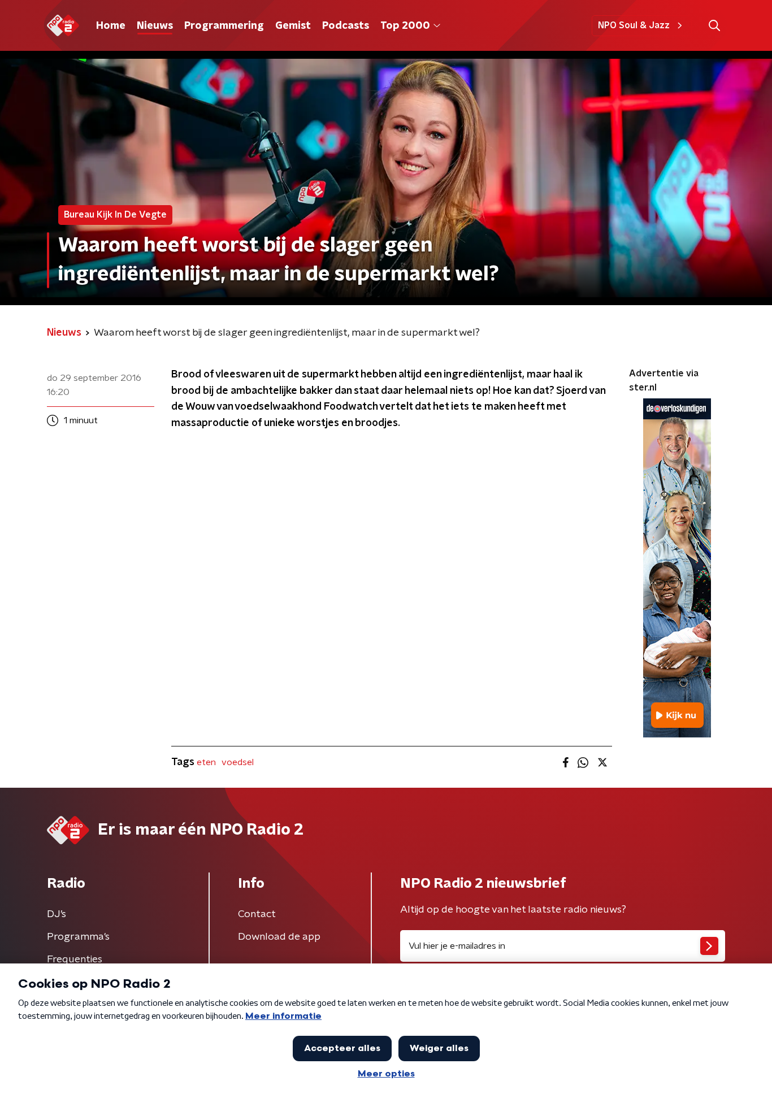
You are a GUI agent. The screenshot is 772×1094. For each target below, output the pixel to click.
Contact (257, 914)
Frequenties (74, 959)
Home (110, 26)
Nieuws (155, 26)
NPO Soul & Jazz (634, 25)
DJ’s (56, 914)
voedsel (238, 762)
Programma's (78, 937)
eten (206, 762)
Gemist (293, 26)
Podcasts (345, 26)
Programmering (224, 26)
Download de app (279, 937)
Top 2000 (405, 26)
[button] (714, 25)
